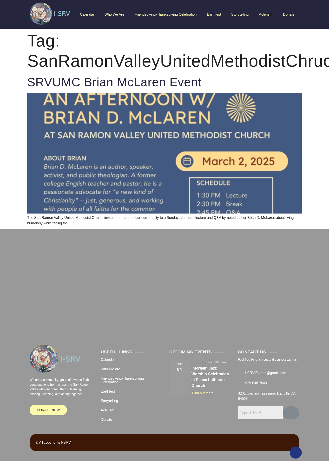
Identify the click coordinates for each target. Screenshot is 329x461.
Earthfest (214, 14)
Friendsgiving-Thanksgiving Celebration (166, 14)
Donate (288, 14)
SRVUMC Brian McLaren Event (114, 82)
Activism (266, 14)
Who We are (114, 14)
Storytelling (240, 14)
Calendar (87, 14)
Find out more (203, 393)
